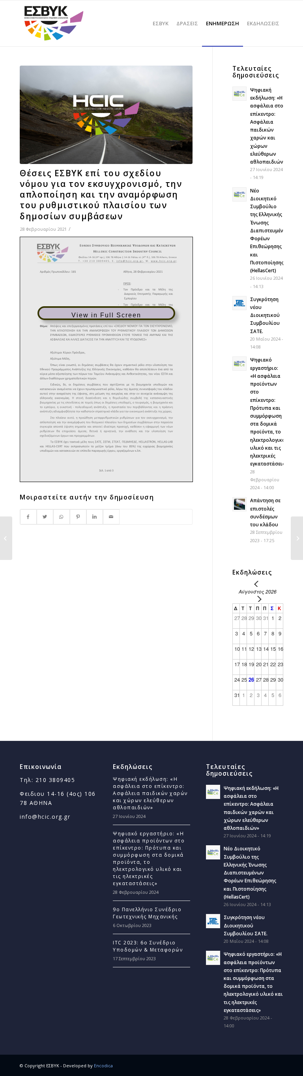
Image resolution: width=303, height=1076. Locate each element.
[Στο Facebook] (28, 517)
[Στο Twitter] (45, 517)
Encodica (103, 1065)
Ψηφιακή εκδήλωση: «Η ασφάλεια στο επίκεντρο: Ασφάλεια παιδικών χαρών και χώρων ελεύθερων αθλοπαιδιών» (150, 793)
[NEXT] (257, 599)
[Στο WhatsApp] (61, 517)
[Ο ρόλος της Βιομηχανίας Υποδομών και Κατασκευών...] (297, 538)
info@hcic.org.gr (45, 816)
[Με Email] (111, 517)
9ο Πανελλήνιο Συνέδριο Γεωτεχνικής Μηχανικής (147, 913)
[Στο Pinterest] (78, 517)
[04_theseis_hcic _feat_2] (106, 115)
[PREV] (257, 584)
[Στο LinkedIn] (95, 517)
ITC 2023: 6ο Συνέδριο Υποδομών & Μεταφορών (148, 946)
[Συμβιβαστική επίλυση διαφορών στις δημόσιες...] (6, 538)
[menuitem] (160, 23)
